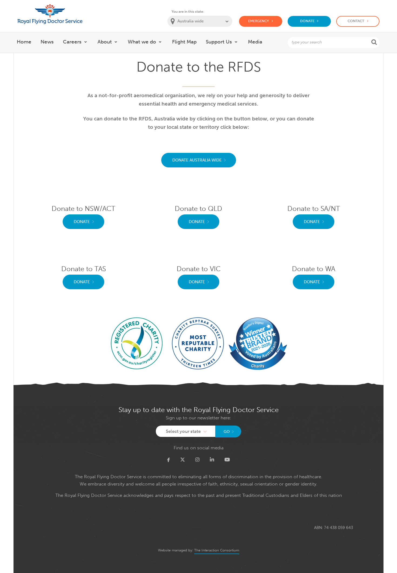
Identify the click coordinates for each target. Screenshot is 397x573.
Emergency (258, 21)
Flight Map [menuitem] (184, 42)
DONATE (82, 221)
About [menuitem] (104, 42)
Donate (307, 21)
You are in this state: (187, 11)
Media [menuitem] (255, 42)
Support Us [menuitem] (219, 42)
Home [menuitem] (24, 42)
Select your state (183, 431)
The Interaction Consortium (216, 550)
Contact (356, 21)
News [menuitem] (47, 42)
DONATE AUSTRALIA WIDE (197, 160)
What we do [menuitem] (142, 42)
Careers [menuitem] (72, 42)
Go (227, 431)
